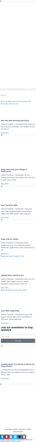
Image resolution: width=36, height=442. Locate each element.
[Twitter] (11, 437)
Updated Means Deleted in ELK (12, 275)
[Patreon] (24, 437)
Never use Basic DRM (9, 205)
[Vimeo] (15, 437)
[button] (18, 89)
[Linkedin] (2, 437)
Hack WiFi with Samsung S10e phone (15, 120)
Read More (5, 133)
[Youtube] (6, 437)
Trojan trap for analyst (9, 239)
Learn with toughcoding (10, 311)
